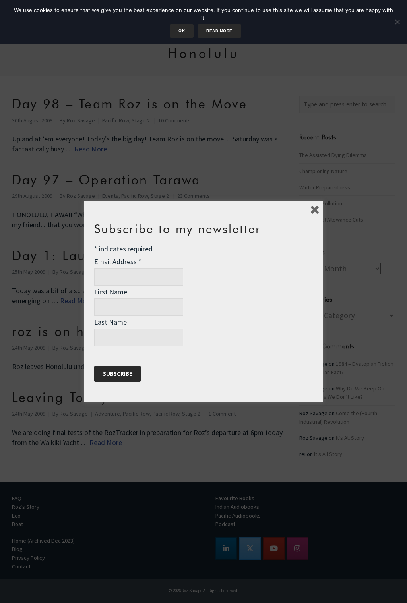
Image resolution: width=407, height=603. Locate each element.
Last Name (110, 322)
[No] (397, 22)
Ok (181, 31)
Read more (219, 31)
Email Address (117, 261)
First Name (110, 291)
